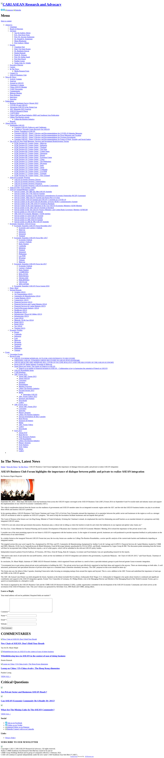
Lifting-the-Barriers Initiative (24, 119)
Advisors (13, 31)
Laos (16, 338)
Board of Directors (16, 29)
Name (3, 616)
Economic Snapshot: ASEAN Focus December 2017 (33, 226)
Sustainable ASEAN (17, 125)
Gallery (21, 403)
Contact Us (14, 73)
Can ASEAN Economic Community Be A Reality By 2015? (28, 701)
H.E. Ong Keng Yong (22, 35)
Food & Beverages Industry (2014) (26, 308)
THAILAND (23, 278)
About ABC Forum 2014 (27, 407)
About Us (8, 25)
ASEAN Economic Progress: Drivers (27, 179)
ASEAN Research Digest (19, 111)
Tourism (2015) (19, 328)
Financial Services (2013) (23, 302)
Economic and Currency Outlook (30, 228)
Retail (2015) (19, 322)
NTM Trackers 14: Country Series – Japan (29, 167)
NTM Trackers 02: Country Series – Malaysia (30, 143)
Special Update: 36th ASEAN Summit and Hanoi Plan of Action (37, 198)
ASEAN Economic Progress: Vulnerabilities (30, 181)
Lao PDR (22, 256)
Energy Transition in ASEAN (24, 131)
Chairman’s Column (17, 85)
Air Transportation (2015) (23, 294)
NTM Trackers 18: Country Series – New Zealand (32, 175)
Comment (5, 612)
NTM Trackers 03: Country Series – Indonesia (30, 145)
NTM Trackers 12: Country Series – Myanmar (30, 163)
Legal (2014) (18, 318)
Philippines (23, 254)
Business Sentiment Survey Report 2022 (24, 103)
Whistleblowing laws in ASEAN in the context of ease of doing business (33, 656)
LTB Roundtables (25, 439)
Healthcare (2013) (20, 310)
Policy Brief (14, 288)
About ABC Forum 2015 (27, 376)
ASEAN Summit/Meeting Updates (22, 190)
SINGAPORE (24, 284)
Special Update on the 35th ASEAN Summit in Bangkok (34, 204)
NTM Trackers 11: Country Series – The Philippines (32, 161)
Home (3, 467)
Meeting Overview (25, 386)
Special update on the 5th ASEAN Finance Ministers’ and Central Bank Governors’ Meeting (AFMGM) (51, 210)
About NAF (23, 433)
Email (3, 620)
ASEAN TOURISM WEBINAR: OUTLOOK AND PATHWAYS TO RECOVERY (44, 358)
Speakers (22, 382)
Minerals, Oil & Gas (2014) (24, 320)
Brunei (16, 332)
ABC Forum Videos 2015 (28, 396)
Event (7, 352)
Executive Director (16, 65)
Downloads (23, 400)
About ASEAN (10, 123)
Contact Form (73, 756)
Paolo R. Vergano (20, 55)
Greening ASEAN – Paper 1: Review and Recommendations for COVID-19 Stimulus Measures (48, 133)
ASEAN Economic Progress (20, 177)
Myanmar (22, 258)
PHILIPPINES (24, 280)
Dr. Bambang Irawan (21, 51)
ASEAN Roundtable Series (24, 370)
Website (3, 624)
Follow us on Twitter (14, 725)
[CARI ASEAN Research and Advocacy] (31, 4)
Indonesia (22, 232)
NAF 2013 (18, 431)
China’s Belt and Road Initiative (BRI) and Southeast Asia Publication (34, 115)
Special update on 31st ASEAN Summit (28, 218)
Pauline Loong (19, 61)
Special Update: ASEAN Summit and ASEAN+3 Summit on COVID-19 (40, 200)
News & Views (10, 77)
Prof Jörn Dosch (20, 59)
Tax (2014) (18, 326)
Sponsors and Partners (26, 398)
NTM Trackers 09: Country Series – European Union (33, 157)
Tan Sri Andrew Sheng (22, 33)
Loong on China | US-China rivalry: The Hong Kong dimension (30, 668)
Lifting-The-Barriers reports (19, 117)
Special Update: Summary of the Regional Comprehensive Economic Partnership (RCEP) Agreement (50, 196)
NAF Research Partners (27, 437)
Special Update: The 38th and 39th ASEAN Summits (33, 192)
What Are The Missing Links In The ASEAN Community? (28, 710)
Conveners (22, 380)
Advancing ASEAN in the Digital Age (23, 107)
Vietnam (22, 260)
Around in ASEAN (17, 83)
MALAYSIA (23, 274)
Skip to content (6, 21)
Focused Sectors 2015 (26, 390)
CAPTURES (14, 113)
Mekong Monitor (16, 93)
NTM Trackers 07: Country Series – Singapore (30, 153)
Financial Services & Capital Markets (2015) (30, 306)
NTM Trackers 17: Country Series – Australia (30, 173)
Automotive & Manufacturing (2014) (27, 296)
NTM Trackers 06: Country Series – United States (32, 151)
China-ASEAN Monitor (18, 87)
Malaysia (22, 230)
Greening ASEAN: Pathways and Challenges (30, 127)
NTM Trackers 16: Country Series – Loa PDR (30, 171)
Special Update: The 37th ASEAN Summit (29, 194)
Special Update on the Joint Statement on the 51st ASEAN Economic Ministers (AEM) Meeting (48, 206)
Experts (12, 45)
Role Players (23, 419)
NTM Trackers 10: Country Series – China (29, 159)
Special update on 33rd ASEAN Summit (28, 212)
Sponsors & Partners (26, 421)
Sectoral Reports (15, 290)
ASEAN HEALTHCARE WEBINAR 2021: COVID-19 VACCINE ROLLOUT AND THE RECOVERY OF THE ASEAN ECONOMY (64, 362)
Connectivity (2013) (21, 300)
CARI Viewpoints (16, 89)
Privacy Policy (10, 738)
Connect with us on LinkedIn (23, 729)
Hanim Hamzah (19, 53)
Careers (12, 67)
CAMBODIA (24, 272)
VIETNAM (23, 282)
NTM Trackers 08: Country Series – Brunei (29, 155)
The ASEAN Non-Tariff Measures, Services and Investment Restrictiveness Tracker (39, 141)
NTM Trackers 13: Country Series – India (29, 165)
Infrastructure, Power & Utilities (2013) (28, 314)
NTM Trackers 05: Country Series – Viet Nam (30, 149)
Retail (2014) (19, 324)
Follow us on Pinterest (21, 727)
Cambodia (22, 246)
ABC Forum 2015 (20, 374)
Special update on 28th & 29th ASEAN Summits (31, 222)
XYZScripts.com (89, 756)
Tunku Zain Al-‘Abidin (22, 63)
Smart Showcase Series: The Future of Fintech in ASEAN (34, 366)
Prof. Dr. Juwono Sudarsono (24, 37)
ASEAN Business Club (18, 75)
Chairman (13, 27)
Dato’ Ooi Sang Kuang (22, 49)
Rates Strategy (24, 244)
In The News (14, 69)
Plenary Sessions (25, 413)
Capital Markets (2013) (22, 298)
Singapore (22, 234)
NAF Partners (24, 445)
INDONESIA (24, 276)
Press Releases (15, 95)
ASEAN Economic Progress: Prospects (28, 184)
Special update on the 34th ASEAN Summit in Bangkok (34, 208)
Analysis (13, 81)
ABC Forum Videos (26, 425)
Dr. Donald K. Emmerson (23, 39)
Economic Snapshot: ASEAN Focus (22, 224)
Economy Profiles (16, 330)
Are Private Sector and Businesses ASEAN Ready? (24, 692)
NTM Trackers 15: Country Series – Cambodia (30, 169)
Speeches (13, 99)
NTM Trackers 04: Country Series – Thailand (30, 147)
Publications (9, 101)
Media (21, 392)
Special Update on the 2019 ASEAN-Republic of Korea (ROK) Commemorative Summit (45, 202)
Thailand (22, 236)
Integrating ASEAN (30, 394)
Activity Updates (16, 79)
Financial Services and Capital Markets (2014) (30, 304)
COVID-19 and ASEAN (18, 105)
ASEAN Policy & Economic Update (23, 188)
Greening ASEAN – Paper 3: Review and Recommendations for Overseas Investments (45, 137)
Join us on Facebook (14, 723)
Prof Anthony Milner (21, 43)
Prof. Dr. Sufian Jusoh (22, 57)
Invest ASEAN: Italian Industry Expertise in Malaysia (33, 364)
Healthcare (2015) (20, 312)
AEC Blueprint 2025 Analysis (20, 109)
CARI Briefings (20, 372)
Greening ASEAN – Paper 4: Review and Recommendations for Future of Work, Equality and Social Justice (52, 139)
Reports (12, 121)
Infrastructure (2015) (21, 316)
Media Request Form (21, 71)
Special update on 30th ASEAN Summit (28, 220)
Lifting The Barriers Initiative (29, 388)
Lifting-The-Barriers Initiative (29, 441)
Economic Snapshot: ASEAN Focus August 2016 (31, 286)
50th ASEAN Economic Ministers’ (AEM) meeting (32, 214)
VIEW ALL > (6, 676)
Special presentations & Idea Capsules (32, 417)
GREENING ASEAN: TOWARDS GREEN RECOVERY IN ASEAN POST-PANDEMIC (47, 360)
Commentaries (15, 91)
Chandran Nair (19, 47)
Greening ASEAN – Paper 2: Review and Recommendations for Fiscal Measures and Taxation (47, 135)
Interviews (13, 97)
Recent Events (15, 356)
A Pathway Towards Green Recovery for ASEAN (32, 129)
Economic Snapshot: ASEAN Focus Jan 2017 (30, 264)
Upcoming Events (16, 354)
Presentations (23, 384)
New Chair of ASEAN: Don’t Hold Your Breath (22, 643)
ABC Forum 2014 (20, 405)
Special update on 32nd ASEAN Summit (28, 216)
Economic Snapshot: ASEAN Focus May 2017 (31, 238)
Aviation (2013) (19, 292)
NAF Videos (23, 447)
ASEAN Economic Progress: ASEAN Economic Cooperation (36, 186)
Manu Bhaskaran (20, 41)
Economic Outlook (25, 240)
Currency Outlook (25, 242)
